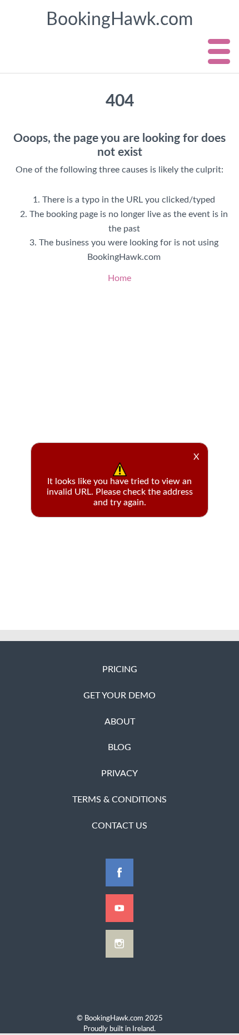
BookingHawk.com (119, 19)
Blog (119, 747)
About (119, 721)
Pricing (119, 669)
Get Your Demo (119, 695)
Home (119, 278)
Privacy (119, 773)
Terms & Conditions (119, 799)
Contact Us (119, 825)
